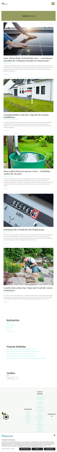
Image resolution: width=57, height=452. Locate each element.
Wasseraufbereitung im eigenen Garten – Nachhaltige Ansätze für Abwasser (27, 172)
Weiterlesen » (6, 74)
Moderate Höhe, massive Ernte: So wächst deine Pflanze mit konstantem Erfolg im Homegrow (26, 358)
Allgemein (6, 63)
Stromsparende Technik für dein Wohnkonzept (24, 229)
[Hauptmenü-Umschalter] (53, 3)
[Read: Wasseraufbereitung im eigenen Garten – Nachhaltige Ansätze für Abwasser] (28, 152)
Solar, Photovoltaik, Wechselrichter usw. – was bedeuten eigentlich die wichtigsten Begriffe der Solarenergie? (28, 59)
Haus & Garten (7, 119)
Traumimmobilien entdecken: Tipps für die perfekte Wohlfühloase (26, 116)
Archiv (7, 375)
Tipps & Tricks (13, 119)
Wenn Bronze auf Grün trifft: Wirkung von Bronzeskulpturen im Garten (20, 349)
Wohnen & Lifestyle (10, 331)
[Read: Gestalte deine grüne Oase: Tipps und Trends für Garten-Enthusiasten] (28, 266)
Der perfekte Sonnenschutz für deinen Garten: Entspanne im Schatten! (21, 356)
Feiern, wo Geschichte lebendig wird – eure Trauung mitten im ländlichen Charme (23, 351)
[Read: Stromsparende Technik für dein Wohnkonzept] (28, 210)
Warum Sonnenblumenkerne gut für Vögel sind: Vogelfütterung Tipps (20, 353)
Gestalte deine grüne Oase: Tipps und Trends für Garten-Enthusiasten (28, 289)
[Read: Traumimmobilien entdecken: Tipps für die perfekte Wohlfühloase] (28, 95)
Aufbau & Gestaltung (10, 325)
